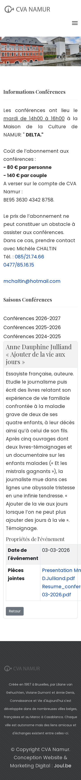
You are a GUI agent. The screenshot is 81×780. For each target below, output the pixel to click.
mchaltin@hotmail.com (32, 281)
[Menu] (75, 23)
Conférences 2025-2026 (32, 327)
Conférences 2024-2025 (32, 336)
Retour (15, 611)
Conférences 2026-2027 (32, 318)
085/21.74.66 (29, 256)
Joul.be (62, 765)
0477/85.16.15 (18, 265)
